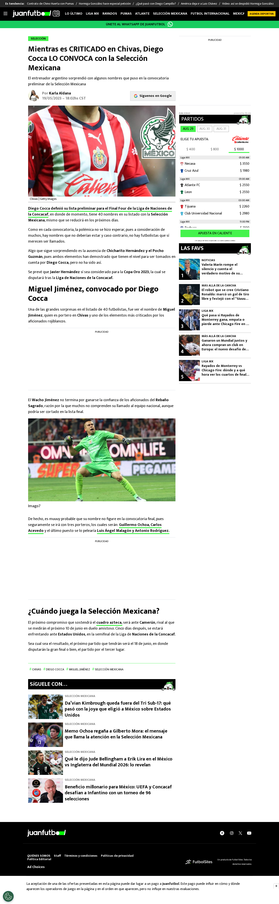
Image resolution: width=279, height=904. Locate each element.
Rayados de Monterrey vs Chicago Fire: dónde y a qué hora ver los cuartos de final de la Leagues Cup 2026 (224, 370)
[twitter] (240, 833)
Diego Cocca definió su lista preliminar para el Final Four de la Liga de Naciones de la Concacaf (100, 211)
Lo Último (73, 14)
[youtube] (249, 833)
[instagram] (231, 833)
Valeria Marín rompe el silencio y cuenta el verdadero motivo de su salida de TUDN (221, 269)
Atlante (142, 14)
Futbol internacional (210, 14)
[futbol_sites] (198, 862)
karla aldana (60, 93)
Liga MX (92, 14)
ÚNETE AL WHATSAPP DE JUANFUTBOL (135, 24)
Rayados (109, 14)
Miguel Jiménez (79, 669)
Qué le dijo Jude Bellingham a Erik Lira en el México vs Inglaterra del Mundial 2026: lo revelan (118, 762)
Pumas (126, 14)
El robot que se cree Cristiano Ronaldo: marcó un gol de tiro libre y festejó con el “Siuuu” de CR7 (225, 294)
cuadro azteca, (109, 622)
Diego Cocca (55, 669)
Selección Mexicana (170, 14)
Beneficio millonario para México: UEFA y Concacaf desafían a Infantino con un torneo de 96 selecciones (118, 793)
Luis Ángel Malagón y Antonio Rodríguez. (133, 530)
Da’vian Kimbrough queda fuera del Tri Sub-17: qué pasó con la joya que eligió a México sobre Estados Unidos (118, 709)
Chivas (36, 669)
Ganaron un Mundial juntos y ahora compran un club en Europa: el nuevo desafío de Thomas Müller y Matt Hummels (224, 345)
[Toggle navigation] (5, 13)
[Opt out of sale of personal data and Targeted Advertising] (8, 896)
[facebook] (222, 833)
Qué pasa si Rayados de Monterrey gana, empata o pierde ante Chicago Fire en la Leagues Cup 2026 (225, 319)
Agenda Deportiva (262, 14)
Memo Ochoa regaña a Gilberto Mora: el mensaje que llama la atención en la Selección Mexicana (116, 734)
